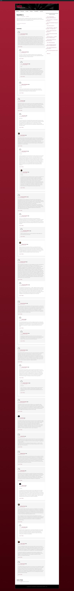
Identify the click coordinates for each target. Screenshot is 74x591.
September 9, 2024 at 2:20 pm (22, 285)
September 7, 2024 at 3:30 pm (21, 101)
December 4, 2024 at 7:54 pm (21, 564)
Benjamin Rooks (25, 333)
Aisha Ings (22, 100)
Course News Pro (34, 586)
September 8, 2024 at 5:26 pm (21, 454)
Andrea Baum (22, 470)
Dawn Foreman (22, 563)
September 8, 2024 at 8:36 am (22, 85)
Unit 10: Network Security (50, 42)
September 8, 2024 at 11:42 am (22, 216)
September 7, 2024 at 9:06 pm (21, 262)
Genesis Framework (39, 586)
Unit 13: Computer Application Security (52, 50)
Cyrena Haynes (22, 135)
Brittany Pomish (24, 244)
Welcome (48, 53)
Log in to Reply (20, 46)
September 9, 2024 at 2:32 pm (23, 231)
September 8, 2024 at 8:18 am (21, 402)
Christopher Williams (26, 230)
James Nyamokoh (24, 151)
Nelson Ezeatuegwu (25, 84)
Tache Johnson (22, 543)
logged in (21, 581)
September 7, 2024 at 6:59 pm (21, 197)
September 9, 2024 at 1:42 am (22, 116)
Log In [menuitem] (1, 0)
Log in (46, 586)
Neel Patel (23, 485)
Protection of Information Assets (21, 7)
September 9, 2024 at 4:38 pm (22, 486)
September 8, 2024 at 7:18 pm (21, 471)
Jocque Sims (24, 115)
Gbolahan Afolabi (23, 261)
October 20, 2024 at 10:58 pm (21, 544)
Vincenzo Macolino (25, 215)
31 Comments (27, 16)
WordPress (43, 586)
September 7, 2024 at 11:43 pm (21, 304)
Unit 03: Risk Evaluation (23, 23)
